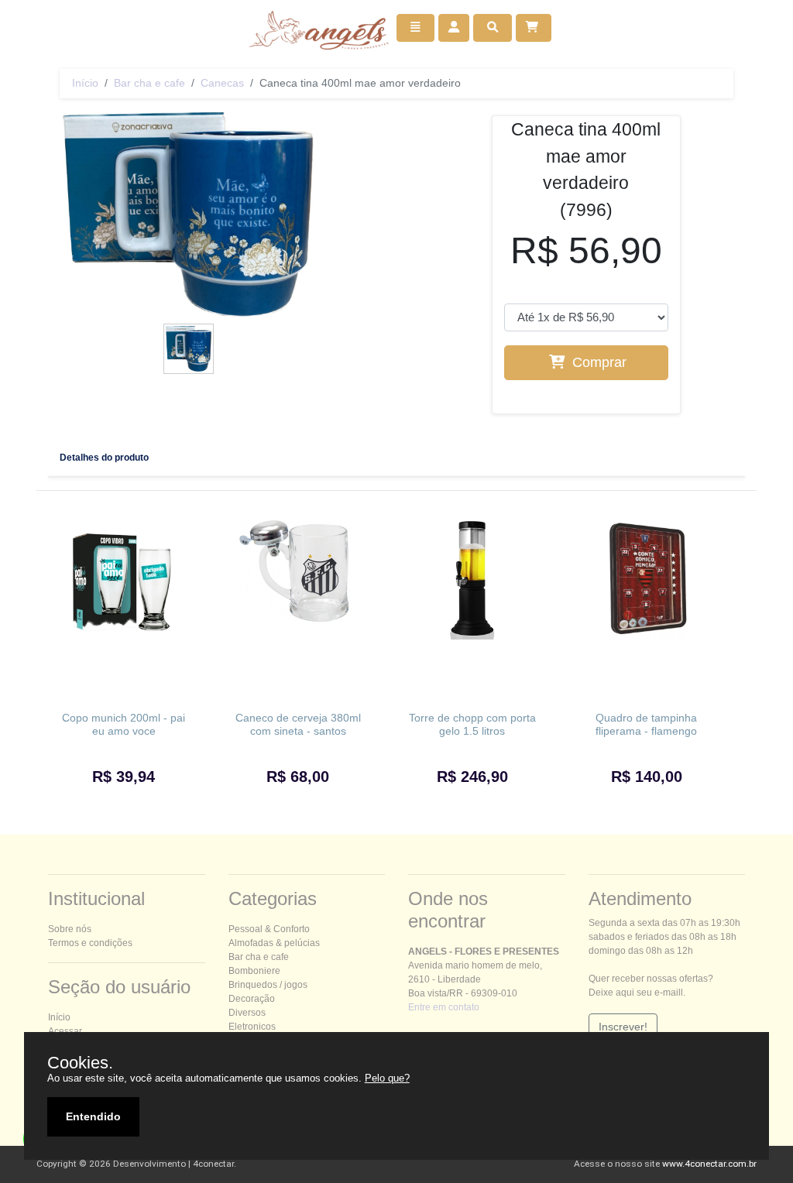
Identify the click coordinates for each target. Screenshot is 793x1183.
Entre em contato (443, 1007)
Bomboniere (254, 970)
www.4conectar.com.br (709, 1163)
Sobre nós (69, 929)
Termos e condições (90, 943)
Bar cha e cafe (149, 83)
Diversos (247, 1012)
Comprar (597, 362)
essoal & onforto (269, 929)
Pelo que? (387, 1078)
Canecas (222, 83)
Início (85, 83)
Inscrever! (623, 1026)
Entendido (93, 1116)
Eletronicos (252, 1026)
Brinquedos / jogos (267, 984)
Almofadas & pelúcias (274, 943)
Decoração (251, 998)
